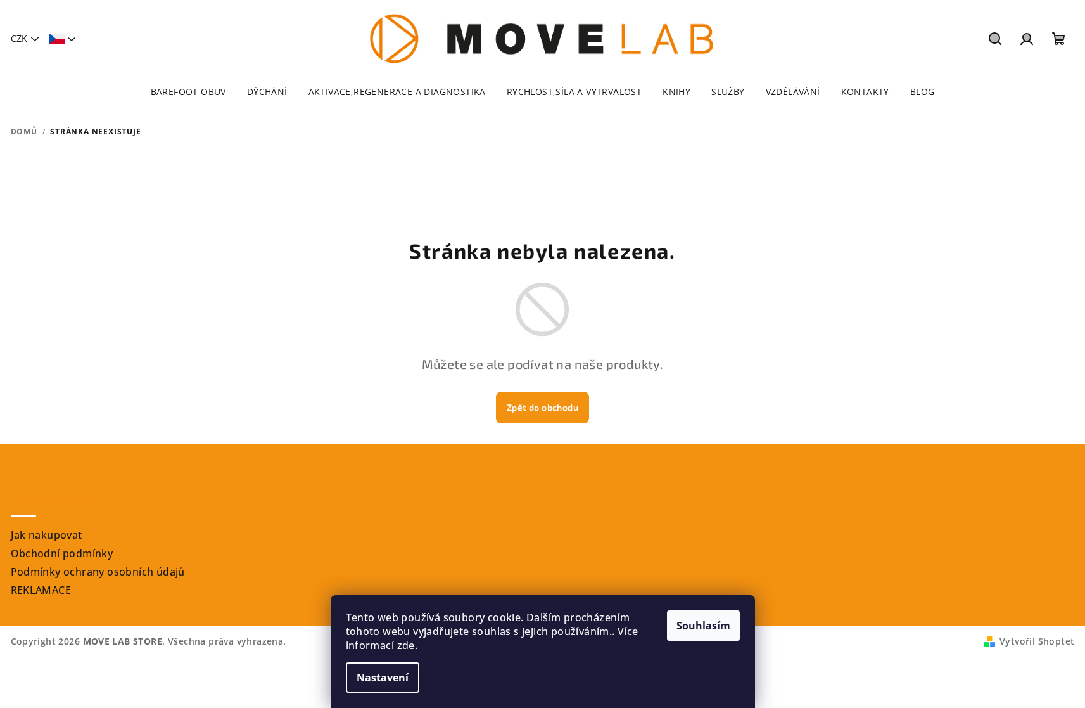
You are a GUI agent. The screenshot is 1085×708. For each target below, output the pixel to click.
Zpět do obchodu (542, 407)
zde (406, 645)
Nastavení (383, 678)
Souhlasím (703, 626)
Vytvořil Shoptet (1036, 641)
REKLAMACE (41, 590)
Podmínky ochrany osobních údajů (98, 572)
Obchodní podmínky (62, 553)
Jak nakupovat (46, 535)
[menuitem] (188, 91)
